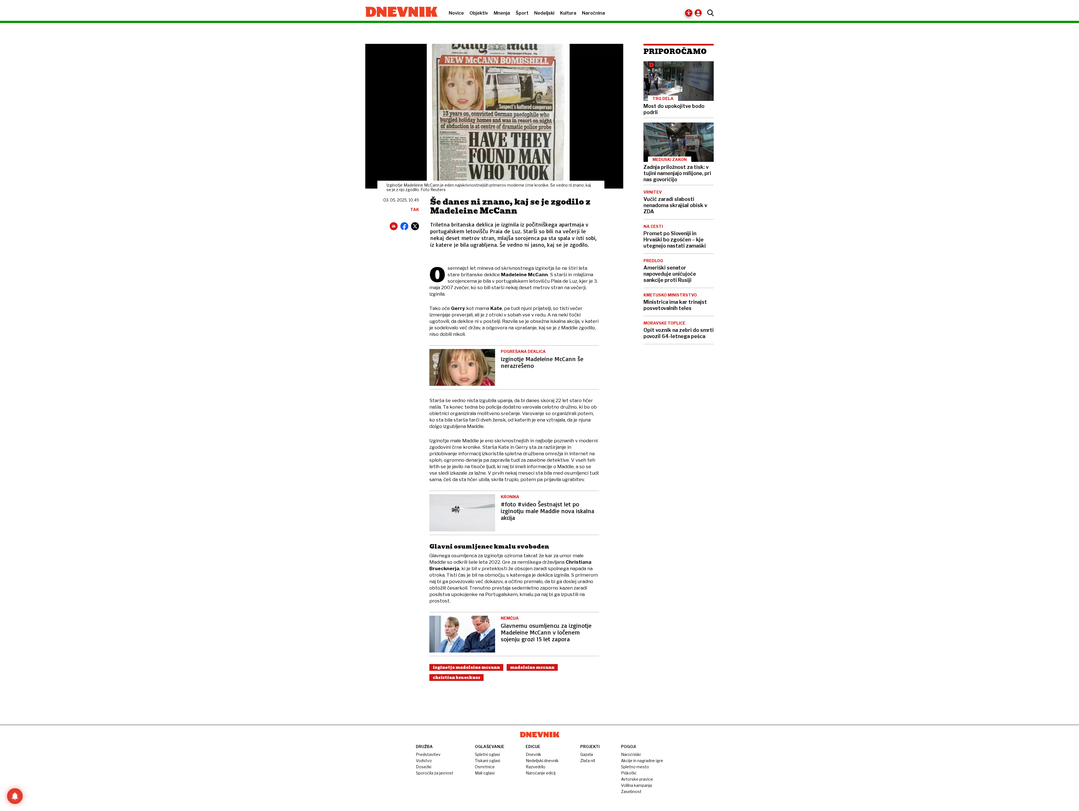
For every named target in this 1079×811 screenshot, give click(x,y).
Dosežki (423, 766)
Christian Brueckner (456, 677)
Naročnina (593, 13)
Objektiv (479, 13)
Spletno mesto (635, 766)
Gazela (586, 754)
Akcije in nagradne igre (642, 760)
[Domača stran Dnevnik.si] (399, 12)
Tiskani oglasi (487, 760)
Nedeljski (544, 13)
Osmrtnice (485, 766)
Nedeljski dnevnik (542, 760)
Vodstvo (424, 760)
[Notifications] (15, 796)
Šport (522, 13)
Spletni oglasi (487, 754)
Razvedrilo (535, 766)
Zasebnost (631, 791)
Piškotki (628, 773)
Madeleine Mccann (532, 667)
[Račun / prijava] (699, 12)
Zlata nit (587, 760)
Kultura (568, 13)
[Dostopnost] (688, 13)
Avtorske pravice (637, 779)
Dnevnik (533, 754)
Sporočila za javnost (434, 773)
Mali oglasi (485, 773)
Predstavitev (428, 754)
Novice (456, 13)
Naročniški (631, 754)
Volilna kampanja (636, 785)
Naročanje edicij (541, 773)
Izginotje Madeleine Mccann (466, 667)
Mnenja (502, 13)
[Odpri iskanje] (709, 13)
